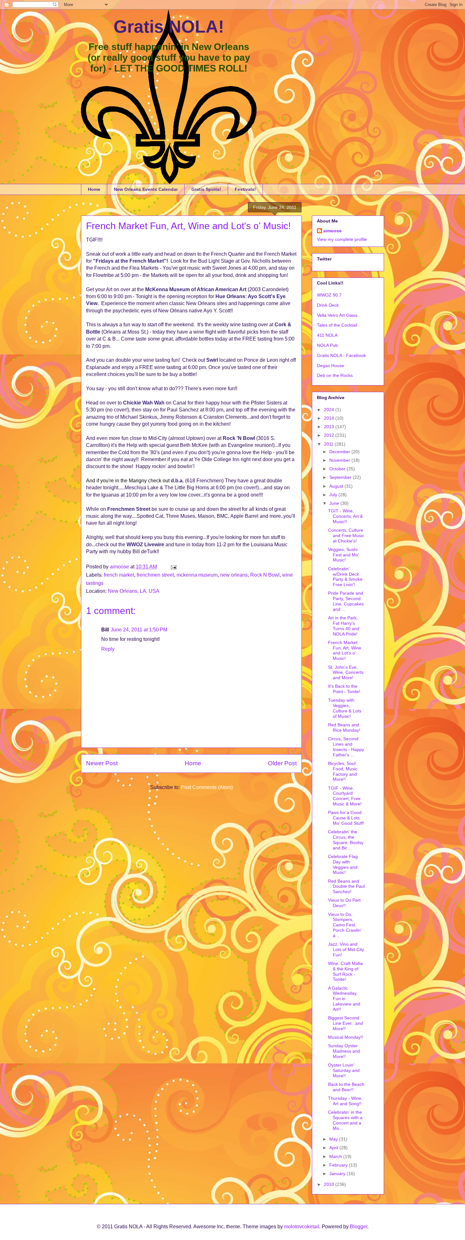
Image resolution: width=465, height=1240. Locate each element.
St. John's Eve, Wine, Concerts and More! (345, 672)
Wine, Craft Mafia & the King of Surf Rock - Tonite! (345, 971)
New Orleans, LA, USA (133, 591)
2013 (329, 426)
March (336, 1156)
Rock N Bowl (265, 575)
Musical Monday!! (345, 1037)
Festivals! (245, 189)
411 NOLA (327, 335)
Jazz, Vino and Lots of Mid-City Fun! (346, 949)
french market (119, 575)
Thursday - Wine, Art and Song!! (345, 1101)
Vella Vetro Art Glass (337, 315)
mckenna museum (197, 575)
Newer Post (102, 763)
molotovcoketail (301, 1226)
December (340, 451)
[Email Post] (173, 566)
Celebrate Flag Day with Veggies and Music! (343, 864)
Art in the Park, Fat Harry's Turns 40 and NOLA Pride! (343, 625)
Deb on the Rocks (335, 375)
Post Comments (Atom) (207, 787)
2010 (329, 1184)
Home (94, 189)
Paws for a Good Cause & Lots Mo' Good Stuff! (346, 818)
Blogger (358, 1226)
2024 (329, 409)
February (339, 1165)
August (336, 486)
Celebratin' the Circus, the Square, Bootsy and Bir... (345, 839)
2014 (329, 418)
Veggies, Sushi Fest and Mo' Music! (343, 555)
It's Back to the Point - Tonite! (344, 689)
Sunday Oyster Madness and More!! (344, 1051)
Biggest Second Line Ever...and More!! (345, 1023)
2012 (329, 435)
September (341, 477)
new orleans (234, 575)
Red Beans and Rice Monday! (344, 727)
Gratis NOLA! (169, 26)
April (334, 1147)
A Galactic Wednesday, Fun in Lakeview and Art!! (344, 999)
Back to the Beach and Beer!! (346, 1087)
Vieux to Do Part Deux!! (344, 903)
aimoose (332, 230)
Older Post (282, 763)
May (334, 1139)
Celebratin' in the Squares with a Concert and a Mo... (345, 1120)
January (338, 1173)
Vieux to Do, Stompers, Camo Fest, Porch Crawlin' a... (345, 925)
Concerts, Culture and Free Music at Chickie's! (346, 535)
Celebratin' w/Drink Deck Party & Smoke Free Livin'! (345, 576)
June (334, 503)
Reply (108, 649)
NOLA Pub (327, 345)
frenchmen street (155, 575)
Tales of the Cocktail (337, 325)
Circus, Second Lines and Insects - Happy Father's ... (346, 746)
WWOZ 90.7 (329, 294)
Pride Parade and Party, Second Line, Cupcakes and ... (346, 601)
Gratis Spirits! (206, 189)
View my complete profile (342, 239)
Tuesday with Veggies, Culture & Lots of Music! (344, 708)
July (333, 494)
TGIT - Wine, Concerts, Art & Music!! (345, 516)
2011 (329, 444)
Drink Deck (328, 305)
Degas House (330, 365)
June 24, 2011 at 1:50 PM (139, 629)
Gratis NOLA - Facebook (341, 355)
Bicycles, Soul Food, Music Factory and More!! (342, 771)
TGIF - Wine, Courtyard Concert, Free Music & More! (345, 796)
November (340, 460)
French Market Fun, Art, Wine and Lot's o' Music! (344, 650)
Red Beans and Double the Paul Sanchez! (346, 886)
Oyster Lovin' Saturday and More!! (344, 1070)
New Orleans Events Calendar (146, 189)
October (338, 468)
